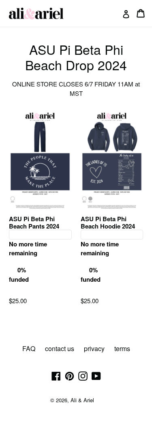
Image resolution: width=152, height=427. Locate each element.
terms (122, 348)
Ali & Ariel (82, 400)
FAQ (28, 348)
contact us (59, 348)
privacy (94, 348)
